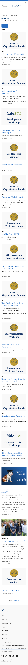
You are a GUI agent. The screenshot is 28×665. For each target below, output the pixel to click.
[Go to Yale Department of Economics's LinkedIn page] (10, 656)
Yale (5, 610)
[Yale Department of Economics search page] (26, 2)
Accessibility (5, 638)
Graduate (4, 619)
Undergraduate (6, 623)
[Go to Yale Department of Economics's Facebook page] (2, 656)
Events (3, 627)
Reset (3, 29)
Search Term (5, 18)
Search (5, 26)
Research (4, 631)
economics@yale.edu (7, 651)
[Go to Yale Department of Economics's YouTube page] (17, 656)
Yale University (4, 6)
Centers (4, 634)
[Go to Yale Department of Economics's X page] (13, 656)
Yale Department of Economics (16, 6)
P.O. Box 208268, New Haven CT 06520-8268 (13, 649)
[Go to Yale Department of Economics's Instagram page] (6, 656)
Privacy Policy (6, 642)
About (3, 615)
